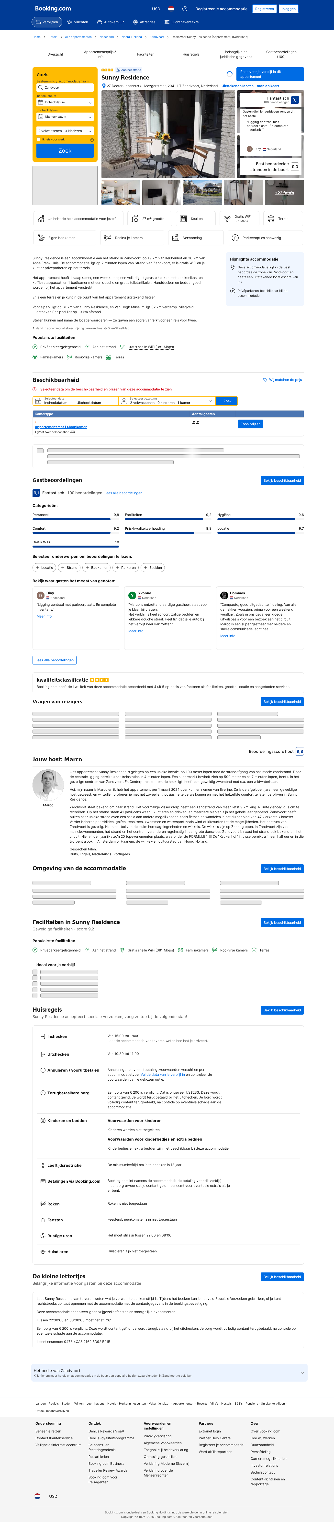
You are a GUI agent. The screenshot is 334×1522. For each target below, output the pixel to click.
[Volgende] (298, 142)
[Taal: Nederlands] (171, 9)
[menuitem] (47, 22)
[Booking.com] (53, 9)
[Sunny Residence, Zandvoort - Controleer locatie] (103, 88)
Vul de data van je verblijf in (163, 1450)
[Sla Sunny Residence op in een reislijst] (229, 74)
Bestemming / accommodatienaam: (62, 81)
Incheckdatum (46, 96)
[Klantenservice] (185, 9)
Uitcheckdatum (46, 110)
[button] (65, 130)
